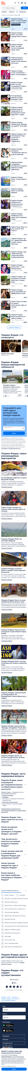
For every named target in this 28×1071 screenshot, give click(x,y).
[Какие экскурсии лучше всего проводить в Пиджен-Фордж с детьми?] (25, 830)
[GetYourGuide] (3, 3)
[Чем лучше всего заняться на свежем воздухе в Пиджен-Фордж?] (25, 842)
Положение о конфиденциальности (10, 448)
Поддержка (5, 1036)
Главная (3, 997)
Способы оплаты (7, 1046)
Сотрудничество (7, 1043)
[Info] (19, 15)
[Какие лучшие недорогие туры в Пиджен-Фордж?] (25, 865)
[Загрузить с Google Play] (8, 1025)
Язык (4, 1006)
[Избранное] (15, 3)
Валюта (5, 1014)
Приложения (6, 1022)
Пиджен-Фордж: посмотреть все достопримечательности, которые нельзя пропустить (13, 810)
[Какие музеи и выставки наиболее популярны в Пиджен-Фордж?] (25, 876)
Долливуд (5, 797)
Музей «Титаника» (7, 795)
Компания (5, 1039)
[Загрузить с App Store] (8, 1031)
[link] (14, 24)
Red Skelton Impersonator (10, 802)
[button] (14, 24)
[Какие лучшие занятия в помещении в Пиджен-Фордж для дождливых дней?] (25, 854)
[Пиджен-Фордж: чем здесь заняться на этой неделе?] (25, 819)
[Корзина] (18, 3)
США (8, 997)
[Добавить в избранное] (8, 19)
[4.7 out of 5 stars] (14, 987)
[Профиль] (25, 3)
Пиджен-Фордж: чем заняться (10, 999)
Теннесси (15, 997)
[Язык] (22, 3)
